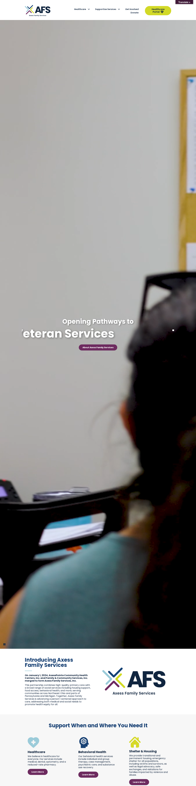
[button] (89, 9)
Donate (135, 12)
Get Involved (132, 9)
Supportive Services (105, 9)
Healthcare (80, 9)
